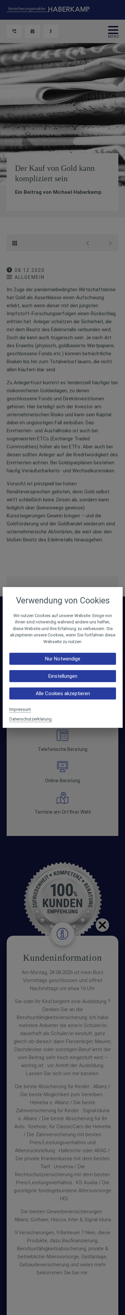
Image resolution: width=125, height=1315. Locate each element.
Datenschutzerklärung (30, 719)
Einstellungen (62, 676)
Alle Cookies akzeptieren (62, 694)
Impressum (20, 709)
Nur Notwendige (62, 659)
